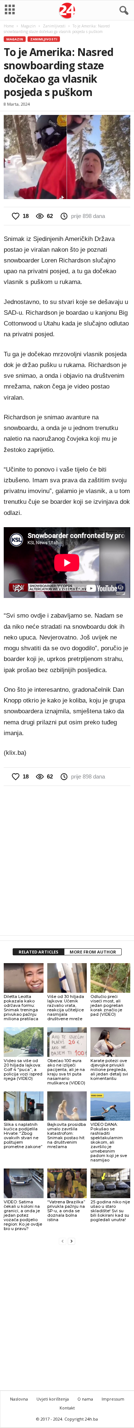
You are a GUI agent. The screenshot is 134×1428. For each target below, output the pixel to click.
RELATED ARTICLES (38, 952)
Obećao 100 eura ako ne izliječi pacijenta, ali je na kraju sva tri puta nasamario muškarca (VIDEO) (66, 1071)
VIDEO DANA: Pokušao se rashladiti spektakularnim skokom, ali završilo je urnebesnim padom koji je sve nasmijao (108, 1142)
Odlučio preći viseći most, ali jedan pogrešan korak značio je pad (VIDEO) (106, 1005)
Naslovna (19, 1399)
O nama (85, 1399)
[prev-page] (62, 1241)
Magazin (28, 26)
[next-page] (71, 1241)
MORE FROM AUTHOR (93, 952)
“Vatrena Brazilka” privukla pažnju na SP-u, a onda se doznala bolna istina (66, 1210)
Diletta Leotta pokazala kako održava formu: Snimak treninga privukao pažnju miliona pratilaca (21, 1007)
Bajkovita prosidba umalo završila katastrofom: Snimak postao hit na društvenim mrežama (66, 1135)
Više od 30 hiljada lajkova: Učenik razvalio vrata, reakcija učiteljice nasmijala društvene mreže (65, 1007)
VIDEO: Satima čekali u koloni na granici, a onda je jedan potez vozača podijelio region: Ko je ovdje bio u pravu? (23, 1215)
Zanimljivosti (54, 26)
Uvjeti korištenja (52, 1399)
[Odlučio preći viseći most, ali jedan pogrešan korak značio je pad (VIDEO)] (110, 978)
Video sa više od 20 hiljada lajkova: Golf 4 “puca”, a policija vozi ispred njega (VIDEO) (23, 1069)
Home (9, 26)
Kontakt (67, 1408)
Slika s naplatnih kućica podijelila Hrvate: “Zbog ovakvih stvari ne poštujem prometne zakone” (23, 1135)
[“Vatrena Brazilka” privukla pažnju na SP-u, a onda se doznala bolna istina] (67, 1183)
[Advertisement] (67, 860)
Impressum (113, 1399)
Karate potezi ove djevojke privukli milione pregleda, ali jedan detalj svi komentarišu (109, 1069)
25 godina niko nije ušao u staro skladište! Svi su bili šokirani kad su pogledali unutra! (110, 1210)
